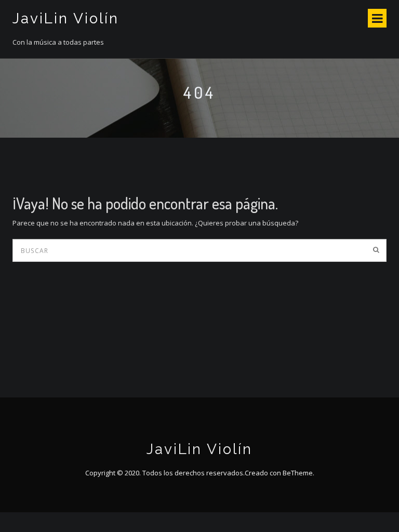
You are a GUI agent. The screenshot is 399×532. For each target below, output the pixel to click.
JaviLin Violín (65, 18)
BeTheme (298, 472)
